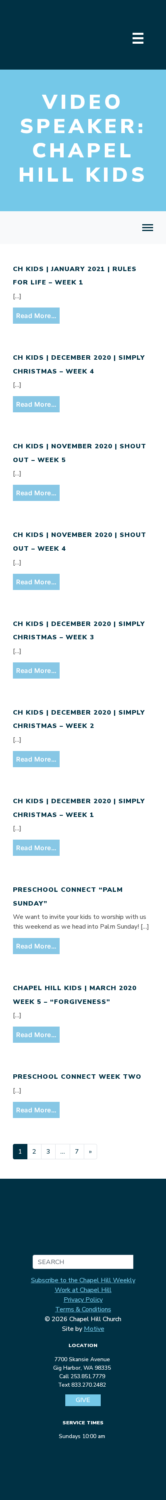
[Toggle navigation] (147, 227)
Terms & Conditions (83, 1309)
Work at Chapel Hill (83, 1290)
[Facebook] (68, 1450)
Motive (94, 1328)
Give (83, 1400)
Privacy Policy (83, 1299)
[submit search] (126, 1262)
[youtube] (96, 1450)
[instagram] (82, 1450)
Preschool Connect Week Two (77, 1076)
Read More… (38, 315)
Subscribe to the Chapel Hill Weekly (83, 1280)
